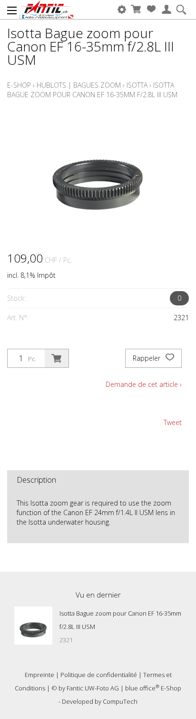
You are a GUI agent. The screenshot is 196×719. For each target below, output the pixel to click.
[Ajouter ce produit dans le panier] (57, 358)
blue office (142, 688)
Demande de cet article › (144, 384)
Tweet (173, 422)
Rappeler (147, 358)
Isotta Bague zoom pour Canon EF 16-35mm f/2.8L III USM (92, 90)
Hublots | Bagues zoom (79, 85)
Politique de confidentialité (98, 674)
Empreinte (39, 674)
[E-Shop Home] (46, 9)
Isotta (137, 85)
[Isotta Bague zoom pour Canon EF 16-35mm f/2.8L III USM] (33, 626)
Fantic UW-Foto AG (93, 688)
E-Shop (19, 85)
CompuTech (120, 701)
